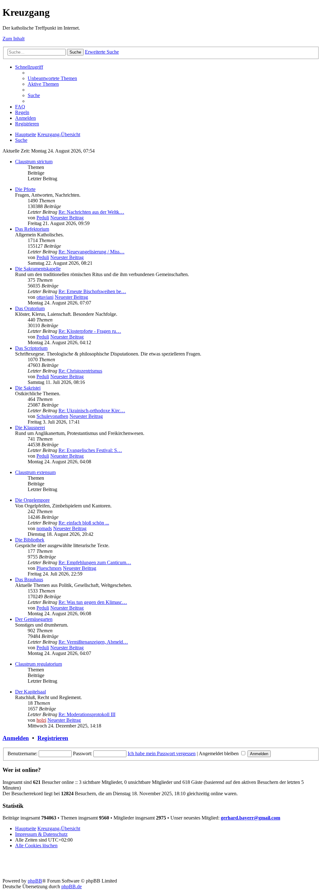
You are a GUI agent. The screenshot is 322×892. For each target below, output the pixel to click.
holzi (41, 720)
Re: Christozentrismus (80, 371)
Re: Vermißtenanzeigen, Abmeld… (93, 642)
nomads (44, 528)
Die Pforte (25, 189)
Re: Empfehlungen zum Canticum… (94, 562)
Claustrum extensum (35, 472)
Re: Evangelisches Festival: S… (90, 450)
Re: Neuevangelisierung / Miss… (91, 251)
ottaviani (44, 297)
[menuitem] (52, 78)
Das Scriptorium (31, 348)
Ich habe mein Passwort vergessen (162, 753)
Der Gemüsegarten (34, 619)
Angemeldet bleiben (219, 753)
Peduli (42, 217)
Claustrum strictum (34, 161)
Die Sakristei (28, 388)
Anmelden (16, 738)
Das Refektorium (32, 229)
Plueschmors (49, 568)
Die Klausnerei (30, 427)
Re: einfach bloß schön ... (83, 522)
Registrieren (52, 738)
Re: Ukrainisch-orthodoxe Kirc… (91, 410)
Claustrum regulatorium (38, 664)
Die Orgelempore (32, 500)
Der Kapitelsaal (30, 691)
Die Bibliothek (29, 539)
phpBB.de (71, 886)
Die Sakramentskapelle (38, 268)
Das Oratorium (30, 308)
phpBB (35, 880)
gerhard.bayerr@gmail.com (250, 817)
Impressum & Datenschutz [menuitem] (41, 834)
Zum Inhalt (14, 38)
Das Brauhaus (29, 579)
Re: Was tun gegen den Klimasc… (92, 602)
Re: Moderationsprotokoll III (86, 714)
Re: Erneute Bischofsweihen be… (92, 291)
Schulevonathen (52, 416)
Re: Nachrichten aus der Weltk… (91, 212)
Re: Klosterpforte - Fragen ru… (89, 331)
